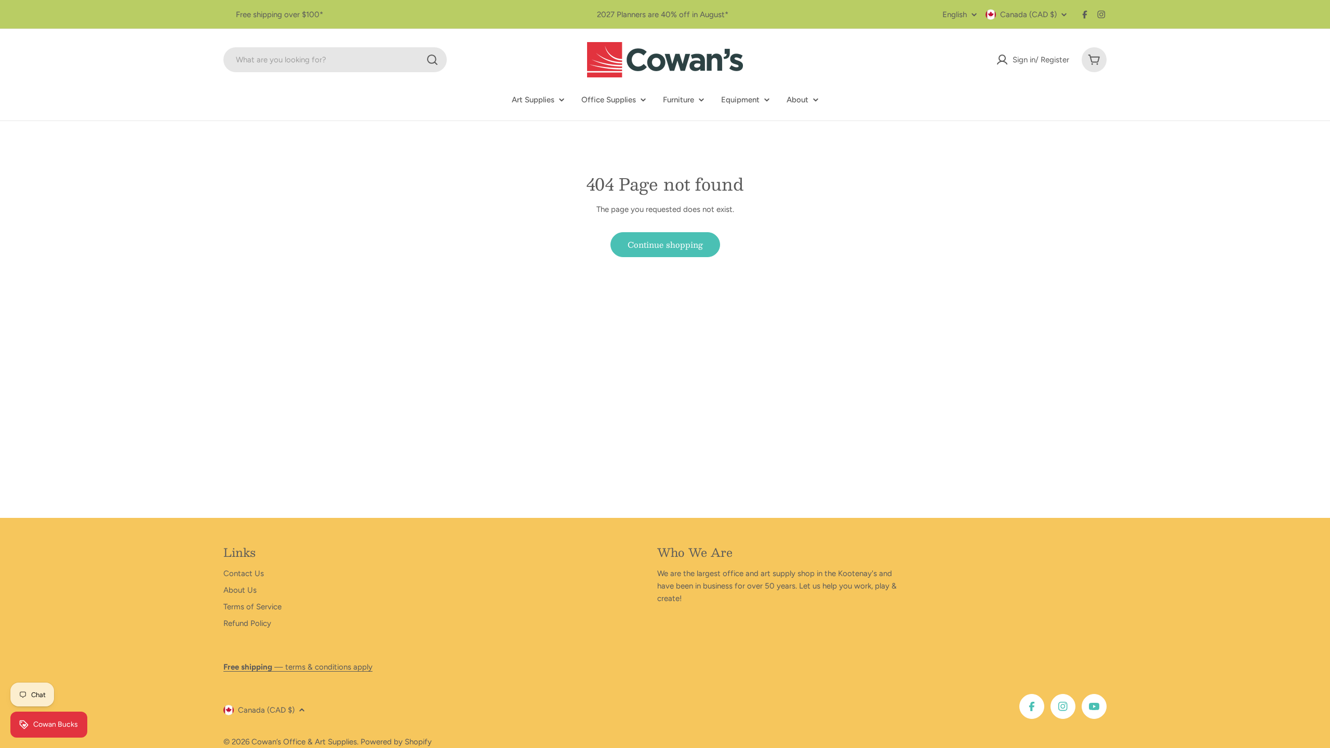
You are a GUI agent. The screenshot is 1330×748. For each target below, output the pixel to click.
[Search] (432, 60)
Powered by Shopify (396, 741)
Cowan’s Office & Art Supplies (304, 741)
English (954, 15)
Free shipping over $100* (279, 14)
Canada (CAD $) (1028, 14)
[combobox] (335, 59)
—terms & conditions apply (298, 667)
